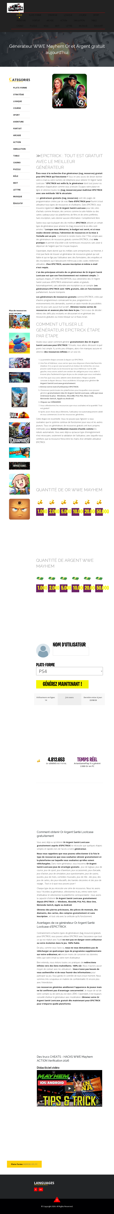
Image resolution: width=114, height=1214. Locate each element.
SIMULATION (79, 20)
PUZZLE (33, 26)
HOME (19, 15)
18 (46, 700)
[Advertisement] (74, 129)
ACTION (63, 20)
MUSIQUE (83, 26)
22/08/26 (93, 700)
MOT (57, 26)
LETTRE (69, 26)
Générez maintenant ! (62, 684)
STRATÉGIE (52, 15)
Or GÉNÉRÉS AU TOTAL (56, 763)
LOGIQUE (68, 15)
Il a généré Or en (87, 764)
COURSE (82, 15)
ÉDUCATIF (98, 26)
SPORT (96, 15)
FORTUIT (36, 20)
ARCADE (50, 20)
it (35, 1189)
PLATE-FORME (35, 15)
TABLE (94, 20)
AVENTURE (21, 20)
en (41, 1189)
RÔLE (46, 26)
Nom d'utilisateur (69, 645)
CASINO (20, 26)
